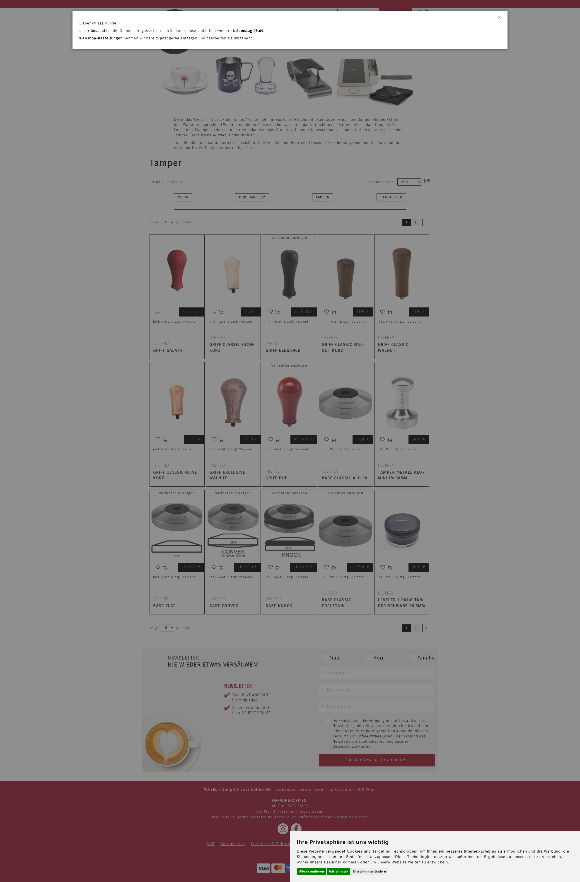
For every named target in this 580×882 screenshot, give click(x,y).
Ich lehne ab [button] (338, 871)
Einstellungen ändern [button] (369, 871)
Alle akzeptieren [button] (311, 871)
